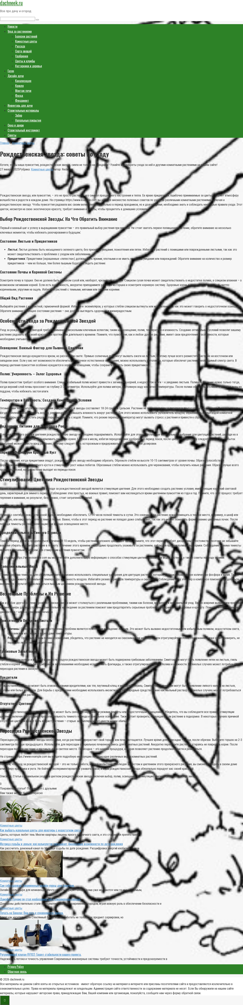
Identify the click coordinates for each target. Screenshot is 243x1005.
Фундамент (22, 100)
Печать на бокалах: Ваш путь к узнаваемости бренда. (32, 913)
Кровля (19, 85)
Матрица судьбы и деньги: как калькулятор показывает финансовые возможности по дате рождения (61, 844)
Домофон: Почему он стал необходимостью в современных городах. (40, 899)
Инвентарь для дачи (20, 105)
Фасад (19, 95)
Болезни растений (26, 36)
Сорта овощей (23, 51)
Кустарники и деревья (28, 66)
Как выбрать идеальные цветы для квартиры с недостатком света (40, 830)
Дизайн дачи (16, 76)
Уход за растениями (20, 31)
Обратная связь (17, 971)
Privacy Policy (16, 966)
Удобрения (21, 56)
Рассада (20, 46)
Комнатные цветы (26, 41)
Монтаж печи (23, 90)
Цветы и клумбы (25, 61)
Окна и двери (16, 125)
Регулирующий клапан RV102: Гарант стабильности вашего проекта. (40, 954)
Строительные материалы (23, 110)
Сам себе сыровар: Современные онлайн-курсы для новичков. (37, 885)
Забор (18, 115)
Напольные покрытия (28, 120)
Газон (11, 71)
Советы (12, 135)
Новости (12, 26)
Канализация (23, 80)
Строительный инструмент (24, 130)
